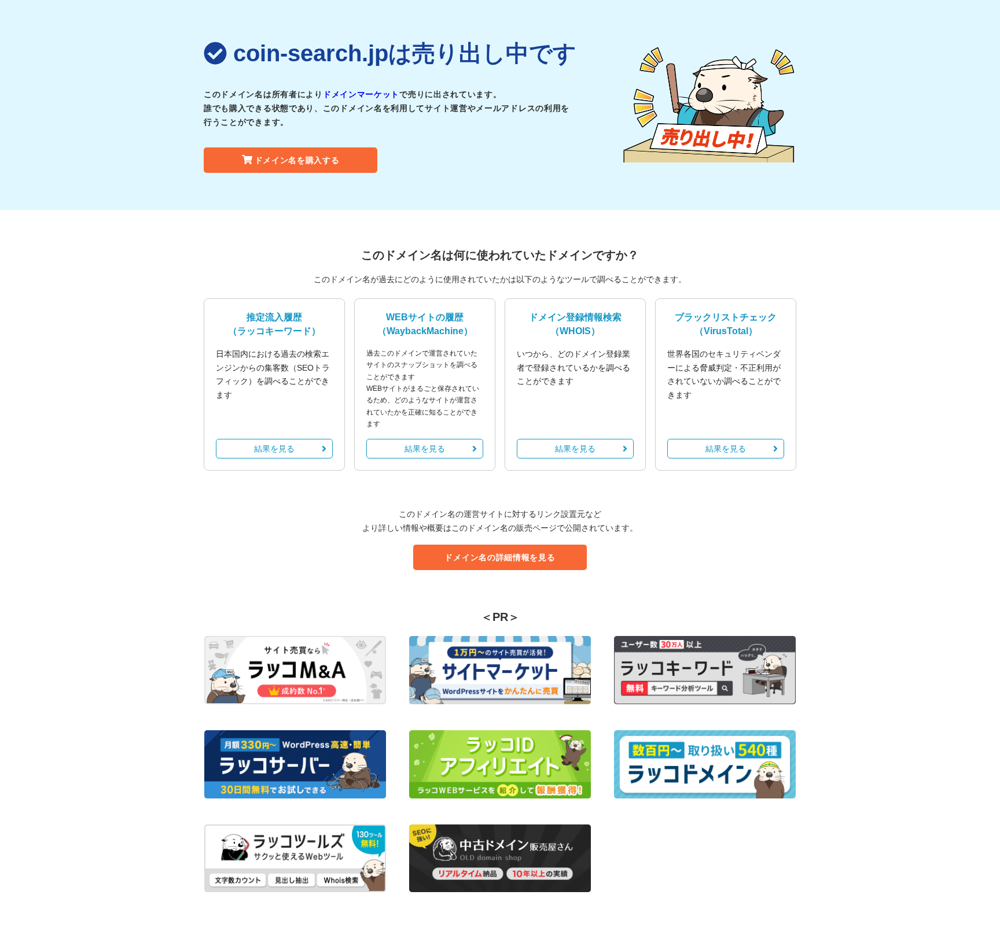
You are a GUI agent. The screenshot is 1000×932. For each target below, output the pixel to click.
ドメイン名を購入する (297, 160)
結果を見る (274, 448)
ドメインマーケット (361, 94)
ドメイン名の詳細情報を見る (499, 557)
